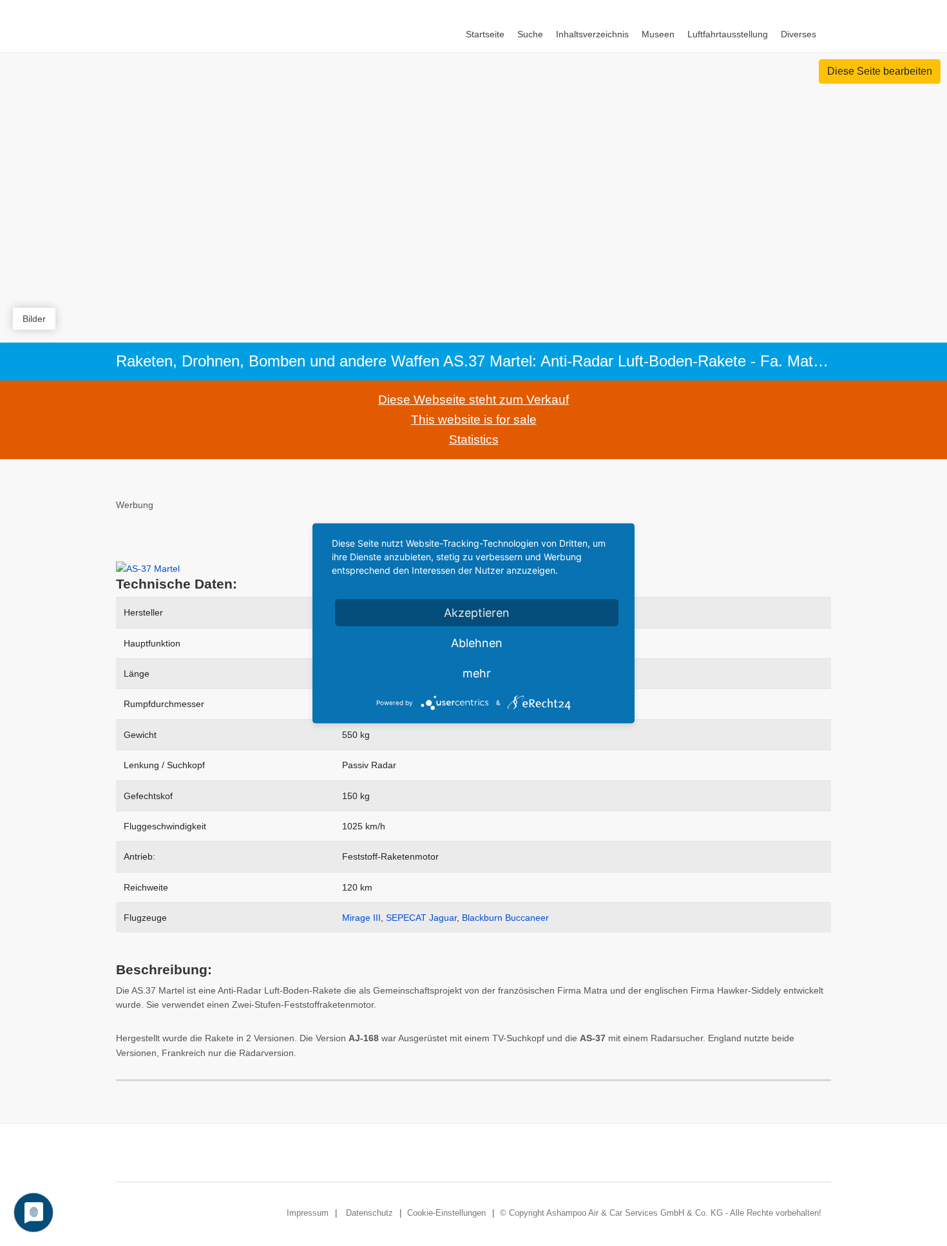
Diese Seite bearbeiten (879, 71)
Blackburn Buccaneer (505, 917)
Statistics (474, 439)
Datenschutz (369, 1213)
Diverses (798, 34)
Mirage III (361, 917)
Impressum (308, 1213)
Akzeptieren (477, 612)
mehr (477, 672)
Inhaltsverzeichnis (592, 34)
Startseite (485, 34)
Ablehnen (476, 642)
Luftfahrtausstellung (727, 34)
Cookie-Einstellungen (446, 1213)
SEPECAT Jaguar (421, 917)
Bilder (34, 319)
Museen (658, 34)
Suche (530, 34)
